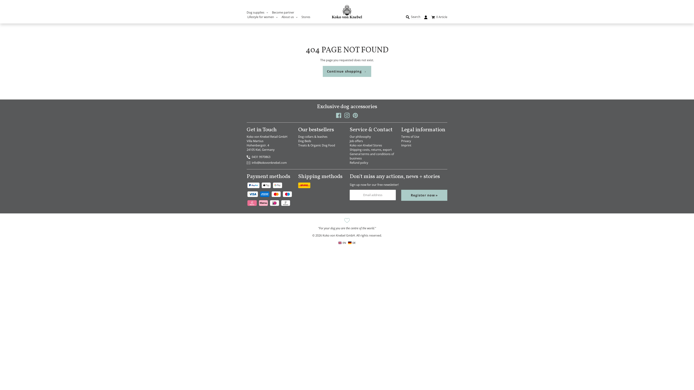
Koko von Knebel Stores (366, 145)
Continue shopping (344, 71)
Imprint (406, 145)
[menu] (347, 243)
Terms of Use (410, 137)
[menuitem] (352, 243)
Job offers (356, 141)
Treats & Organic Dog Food (316, 145)
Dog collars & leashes (312, 137)
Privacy (406, 141)
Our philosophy (360, 137)
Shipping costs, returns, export (371, 150)
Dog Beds (304, 141)
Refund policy (359, 163)
